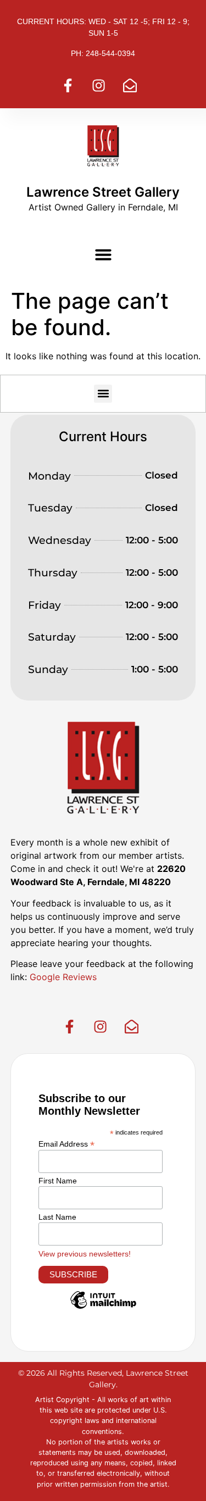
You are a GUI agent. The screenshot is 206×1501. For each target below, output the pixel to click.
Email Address (66, 1143)
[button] (103, 254)
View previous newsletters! (84, 1253)
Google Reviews (62, 976)
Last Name (57, 1217)
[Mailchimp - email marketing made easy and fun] (103, 1308)
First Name (57, 1181)
